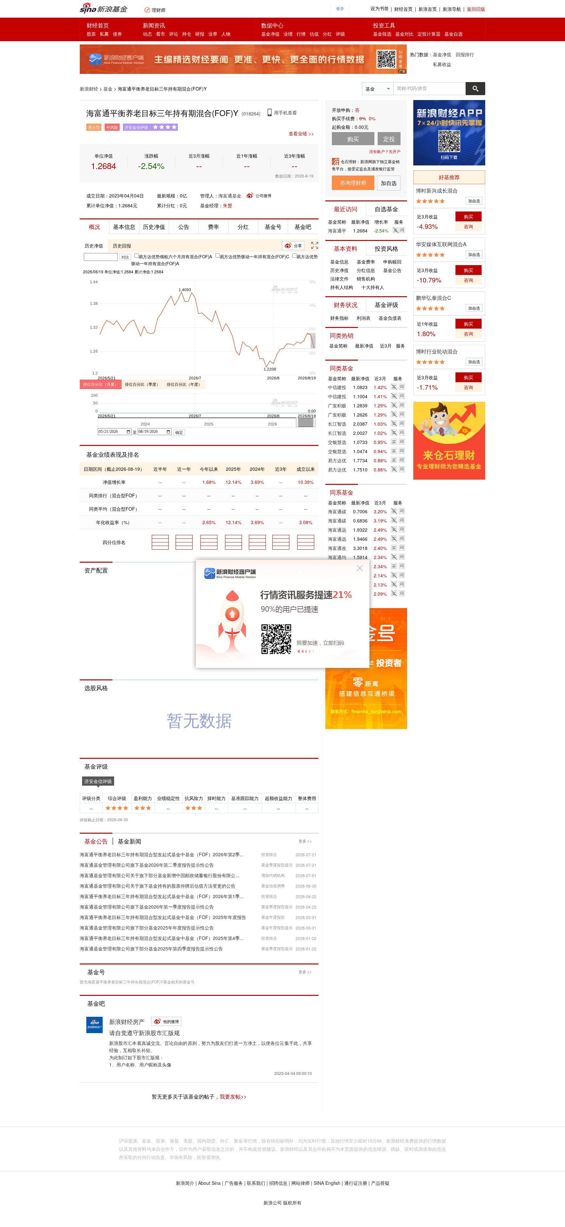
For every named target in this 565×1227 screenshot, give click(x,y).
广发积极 (337, 405)
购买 (468, 216)
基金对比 (404, 33)
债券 (117, 33)
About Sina (209, 1183)
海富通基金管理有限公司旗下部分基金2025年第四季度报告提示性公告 (151, 948)
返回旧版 (476, 9)
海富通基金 (229, 195)
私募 (104, 33)
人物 (226, 33)
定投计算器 (429, 33)
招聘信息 (278, 1183)
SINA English (327, 1183)
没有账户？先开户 (385, 151)
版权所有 (292, 1202)
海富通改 (337, 548)
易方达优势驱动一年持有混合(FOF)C (254, 256)
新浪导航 (452, 9)
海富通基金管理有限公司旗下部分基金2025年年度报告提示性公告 (147, 927)
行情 (301, 33)
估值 (314, 33)
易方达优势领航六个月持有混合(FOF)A (175, 256)
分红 (327, 33)
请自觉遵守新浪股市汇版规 (144, 1032)
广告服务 (234, 1183)
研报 (199, 33)
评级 (340, 33)
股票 (91, 33)
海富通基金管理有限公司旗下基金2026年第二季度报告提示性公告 (147, 864)
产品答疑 (380, 1183)
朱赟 (227, 205)
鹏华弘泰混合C (433, 297)
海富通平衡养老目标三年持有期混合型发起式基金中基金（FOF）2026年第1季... (162, 896)
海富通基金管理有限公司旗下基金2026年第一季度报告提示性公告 (147, 906)
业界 (212, 33)
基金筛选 (382, 33)
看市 (160, 33)
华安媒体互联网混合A (441, 244)
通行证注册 (355, 1183)
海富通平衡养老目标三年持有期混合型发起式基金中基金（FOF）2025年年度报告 (163, 917)
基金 (107, 88)
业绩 (288, 33)
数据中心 (272, 25)
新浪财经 (89, 88)
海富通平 (337, 230)
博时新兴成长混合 (437, 190)
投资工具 (384, 25)
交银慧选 (337, 442)
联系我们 (256, 1183)
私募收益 (442, 64)
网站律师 (300, 1183)
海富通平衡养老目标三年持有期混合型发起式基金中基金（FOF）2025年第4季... (162, 938)
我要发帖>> (233, 1096)
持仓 (186, 33)
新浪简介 (185, 1183)
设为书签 (379, 8)
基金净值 (270, 33)
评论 (173, 33)
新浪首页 (428, 9)
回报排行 (465, 54)
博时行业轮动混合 (437, 351)
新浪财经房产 (127, 1021)
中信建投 (337, 387)
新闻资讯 (154, 25)
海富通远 (337, 529)
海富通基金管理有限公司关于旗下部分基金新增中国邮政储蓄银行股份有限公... (159, 875)
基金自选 (453, 33)
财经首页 (403, 9)
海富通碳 (337, 511)
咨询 (468, 226)
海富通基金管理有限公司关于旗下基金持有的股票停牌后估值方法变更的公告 (157, 885)
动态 (147, 33)
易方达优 (337, 460)
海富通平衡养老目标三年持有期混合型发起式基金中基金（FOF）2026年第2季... (162, 854)
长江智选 (337, 423)
